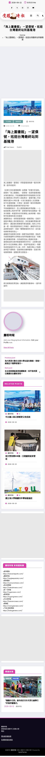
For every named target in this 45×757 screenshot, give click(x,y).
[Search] (38, 15)
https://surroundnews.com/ (13, 583)
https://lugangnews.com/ (12, 597)
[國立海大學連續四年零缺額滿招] (22, 482)
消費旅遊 (25, 679)
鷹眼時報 (31, 121)
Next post (8, 368)
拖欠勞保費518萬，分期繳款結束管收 (20, 457)
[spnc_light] (43, 15)
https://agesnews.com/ (12, 592)
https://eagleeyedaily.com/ (13, 578)
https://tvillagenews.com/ (12, 611)
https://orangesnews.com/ (13, 606)
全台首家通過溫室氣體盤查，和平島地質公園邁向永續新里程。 (21, 372)
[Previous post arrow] (39, 360)
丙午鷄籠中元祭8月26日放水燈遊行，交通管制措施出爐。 (24, 707)
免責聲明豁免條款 (7, 746)
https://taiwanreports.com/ (13, 574)
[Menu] (31, 16)
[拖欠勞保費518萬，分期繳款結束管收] (22, 440)
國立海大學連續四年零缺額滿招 (18, 498)
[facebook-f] (12, 7)
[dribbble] (22, 7)
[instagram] (28, 7)
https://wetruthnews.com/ (12, 588)
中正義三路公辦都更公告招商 (17, 417)
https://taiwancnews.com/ (13, 601)
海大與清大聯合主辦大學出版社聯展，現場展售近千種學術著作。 (22, 362)
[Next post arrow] (39, 372)
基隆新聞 (18, 121)
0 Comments (25, 126)
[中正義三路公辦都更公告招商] (22, 401)
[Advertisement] (22, 70)
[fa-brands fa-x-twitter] (17, 7)
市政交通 (18, 679)
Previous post (10, 358)
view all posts (9, 347)
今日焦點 (8, 121)
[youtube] (33, 7)
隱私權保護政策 (6, 742)
